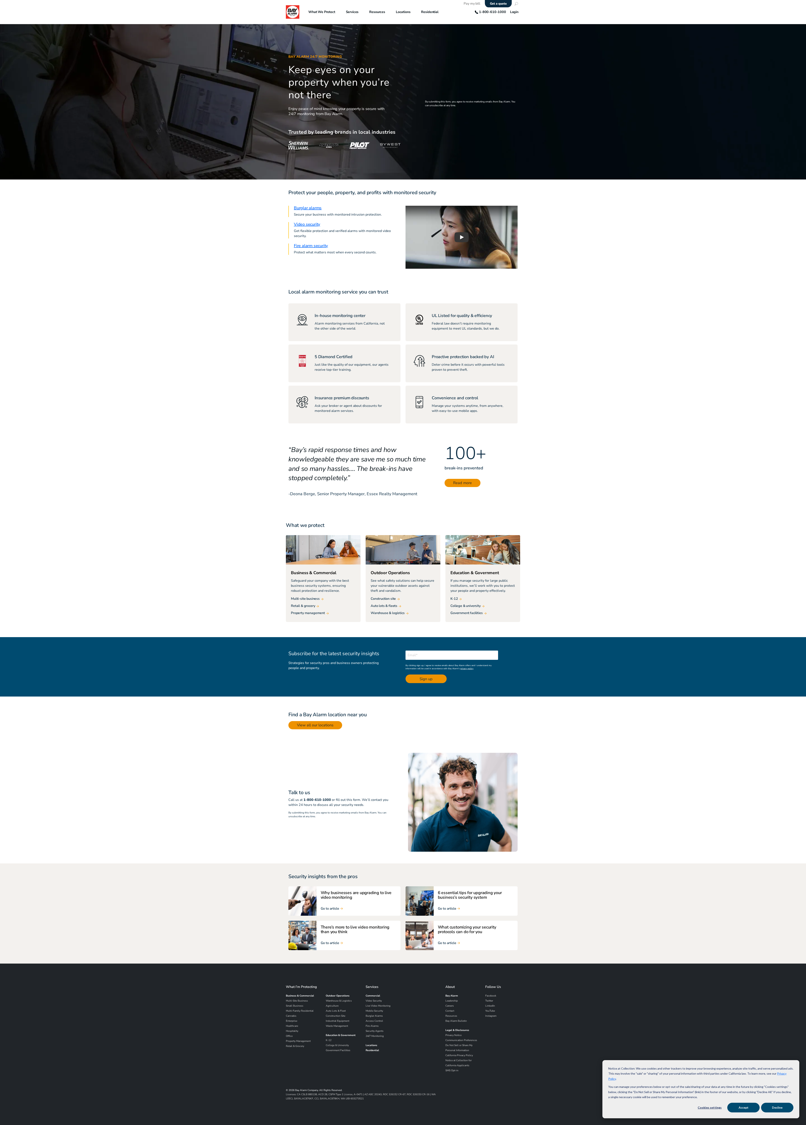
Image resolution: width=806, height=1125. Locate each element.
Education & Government (341, 1035)
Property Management (298, 1041)
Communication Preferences (461, 1040)
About (450, 987)
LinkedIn (490, 1005)
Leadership (451, 1000)
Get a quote (498, 3)
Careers (449, 1005)
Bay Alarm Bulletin (456, 1021)
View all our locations (315, 725)
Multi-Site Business (297, 1000)
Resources (451, 1016)
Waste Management (337, 1026)
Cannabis (291, 1016)
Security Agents (374, 1031)
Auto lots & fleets (384, 606)
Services (372, 987)
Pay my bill (472, 3)
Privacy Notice (453, 1035)
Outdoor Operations (337, 995)
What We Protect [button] (321, 12)
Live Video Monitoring (378, 1005)
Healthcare (292, 1026)
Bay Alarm (451, 995)
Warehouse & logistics (388, 613)
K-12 (454, 599)
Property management (308, 613)
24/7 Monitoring (375, 1036)
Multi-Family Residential (300, 1010)
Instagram (490, 1016)
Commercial (373, 995)
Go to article (330, 908)
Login (514, 12)
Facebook (490, 995)
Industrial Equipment (337, 1021)
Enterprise (291, 1021)
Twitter (489, 1000)
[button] (462, 237)
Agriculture (332, 1005)
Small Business (294, 1005)
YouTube (490, 1010)
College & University (337, 1045)
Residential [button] (429, 12)
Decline (777, 1107)
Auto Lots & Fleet (336, 1010)
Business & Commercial (300, 995)
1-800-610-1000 (492, 12)
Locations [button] (403, 12)
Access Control (374, 1021)
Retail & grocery (303, 606)
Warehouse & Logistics (339, 1000)
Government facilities (466, 613)
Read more (462, 482)
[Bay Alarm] (292, 12)
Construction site (383, 599)
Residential (372, 1050)
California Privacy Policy (459, 1055)
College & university (465, 606)
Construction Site (335, 1016)
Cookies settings (710, 1107)
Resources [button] (377, 12)
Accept (743, 1107)
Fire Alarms (372, 1026)
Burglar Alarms (374, 1016)
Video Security (374, 1000)
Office (289, 1036)
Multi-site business (305, 599)
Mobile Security (374, 1010)
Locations (371, 1045)
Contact (449, 1010)
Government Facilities (338, 1050)
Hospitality (292, 1031)
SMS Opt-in (451, 1070)
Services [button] (352, 12)
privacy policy (466, 668)
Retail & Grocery (295, 1046)
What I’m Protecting (301, 987)
